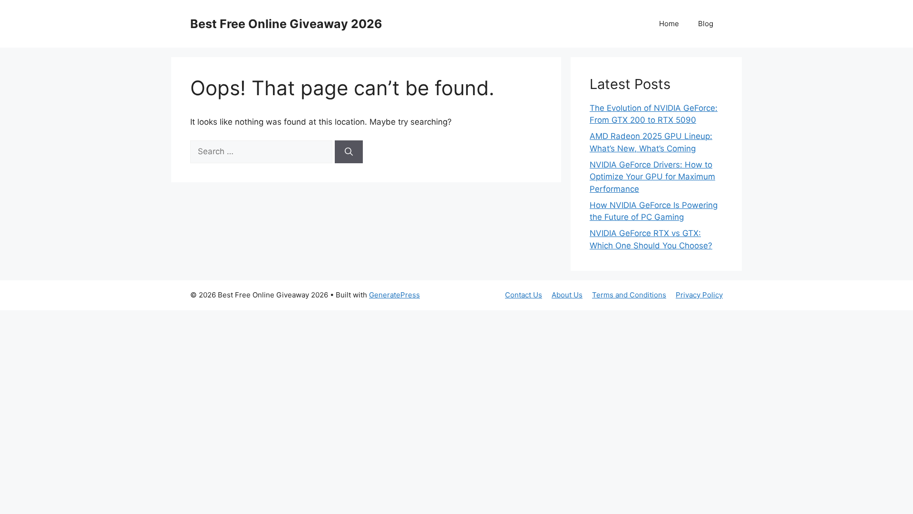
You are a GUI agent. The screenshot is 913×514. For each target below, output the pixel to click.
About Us (567, 294)
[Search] (349, 151)
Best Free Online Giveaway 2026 (286, 24)
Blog (705, 23)
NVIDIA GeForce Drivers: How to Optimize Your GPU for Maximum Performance (652, 177)
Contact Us (523, 294)
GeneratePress (394, 294)
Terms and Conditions (629, 294)
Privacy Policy (699, 294)
